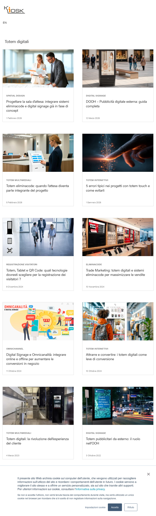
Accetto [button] (115, 507)
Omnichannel (14, 348)
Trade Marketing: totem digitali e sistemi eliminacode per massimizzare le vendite (115, 272)
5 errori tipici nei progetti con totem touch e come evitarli (118, 187)
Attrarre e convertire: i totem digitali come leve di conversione (116, 356)
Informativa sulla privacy (90, 489)
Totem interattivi (97, 180)
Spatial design (15, 95)
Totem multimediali (18, 180)
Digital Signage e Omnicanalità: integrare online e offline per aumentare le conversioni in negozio (36, 359)
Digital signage (96, 95)
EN (5, 22)
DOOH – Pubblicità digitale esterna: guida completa (116, 103)
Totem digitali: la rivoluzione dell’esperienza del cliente (37, 440)
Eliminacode (94, 264)
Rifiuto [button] (130, 507)
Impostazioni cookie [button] (95, 507)
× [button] (148, 473)
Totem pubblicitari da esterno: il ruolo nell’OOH (113, 440)
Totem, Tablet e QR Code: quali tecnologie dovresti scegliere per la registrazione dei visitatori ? (36, 274)
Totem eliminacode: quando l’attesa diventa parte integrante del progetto (37, 187)
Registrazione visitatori (21, 264)
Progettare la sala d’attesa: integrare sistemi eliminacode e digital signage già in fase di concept (37, 106)
